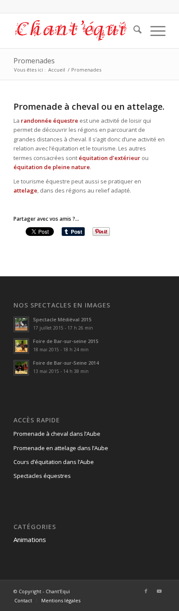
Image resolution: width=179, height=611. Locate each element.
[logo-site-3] (74, 30)
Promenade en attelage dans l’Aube (60, 448)
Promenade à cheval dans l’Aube (56, 434)
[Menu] (154, 30)
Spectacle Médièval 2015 (62, 319)
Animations (29, 539)
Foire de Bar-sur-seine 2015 (65, 341)
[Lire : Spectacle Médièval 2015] (21, 324)
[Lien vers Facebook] (145, 591)
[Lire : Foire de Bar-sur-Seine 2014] (21, 368)
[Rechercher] (133, 30)
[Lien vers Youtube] (159, 591)
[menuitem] (133, 30)
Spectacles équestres (42, 476)
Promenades (34, 60)
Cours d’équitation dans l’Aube (53, 462)
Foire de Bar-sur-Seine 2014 (66, 362)
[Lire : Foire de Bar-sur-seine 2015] (21, 346)
